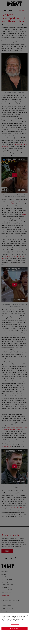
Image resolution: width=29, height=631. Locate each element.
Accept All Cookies (14, 628)
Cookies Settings (15, 624)
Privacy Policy (13, 620)
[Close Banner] (27, 615)
